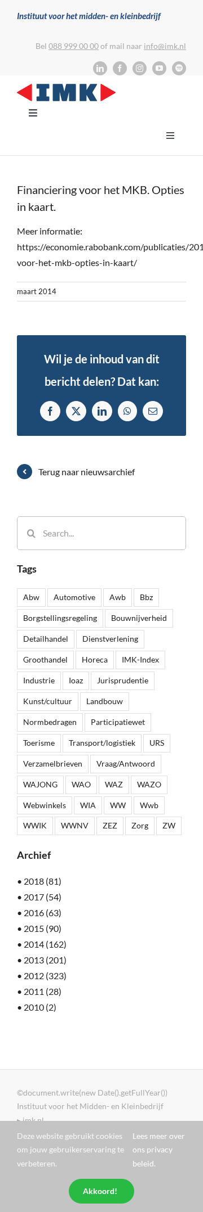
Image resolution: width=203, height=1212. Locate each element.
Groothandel (45, 659)
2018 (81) (42, 881)
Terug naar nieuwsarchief (86, 471)
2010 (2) (40, 1007)
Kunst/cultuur (47, 701)
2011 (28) (42, 991)
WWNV (75, 825)
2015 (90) (42, 928)
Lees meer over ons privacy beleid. (159, 1149)
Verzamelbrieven (52, 763)
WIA (88, 805)
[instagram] (140, 68)
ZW (168, 825)
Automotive (74, 597)
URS (156, 742)
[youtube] (159, 68)
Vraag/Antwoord (125, 763)
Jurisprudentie (122, 680)
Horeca (95, 659)
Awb (117, 597)
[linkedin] (100, 68)
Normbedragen (50, 722)
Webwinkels (44, 805)
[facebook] (120, 68)
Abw (31, 597)
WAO (81, 784)
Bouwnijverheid (139, 618)
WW (118, 805)
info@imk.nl (165, 46)
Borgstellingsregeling (60, 618)
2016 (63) (42, 912)
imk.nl (33, 1120)
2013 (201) (45, 959)
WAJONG (40, 784)
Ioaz (76, 680)
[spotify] (179, 68)
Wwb (149, 805)
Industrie (39, 680)
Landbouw (104, 701)
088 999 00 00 (73, 46)
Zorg (139, 825)
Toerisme (39, 742)
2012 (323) (45, 975)
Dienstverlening (110, 638)
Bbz (146, 597)
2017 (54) (42, 896)
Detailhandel (45, 638)
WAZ (114, 784)
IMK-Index (140, 659)
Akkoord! (100, 1191)
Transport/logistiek (102, 742)
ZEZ (110, 825)
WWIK (35, 825)
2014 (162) (45, 944)
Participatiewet (118, 722)
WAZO (149, 784)
